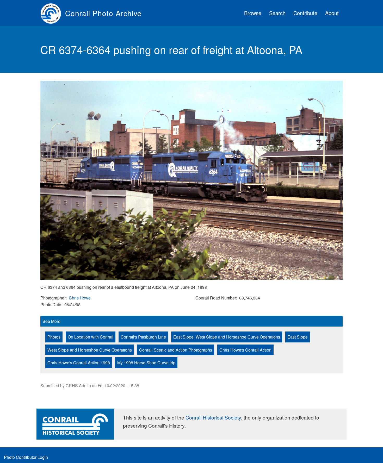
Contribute (305, 13)
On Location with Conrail (90, 337)
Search (277, 13)
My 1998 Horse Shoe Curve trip (146, 363)
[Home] (52, 13)
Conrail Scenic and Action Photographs (175, 350)
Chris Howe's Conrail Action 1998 (78, 363)
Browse (252, 13)
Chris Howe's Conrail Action (245, 350)
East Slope (297, 337)
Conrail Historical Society (213, 417)
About (332, 13)
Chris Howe (80, 298)
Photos (53, 337)
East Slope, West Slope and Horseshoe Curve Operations (226, 337)
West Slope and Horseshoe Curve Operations (89, 350)
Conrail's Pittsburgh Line (143, 337)
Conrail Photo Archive (103, 13)
